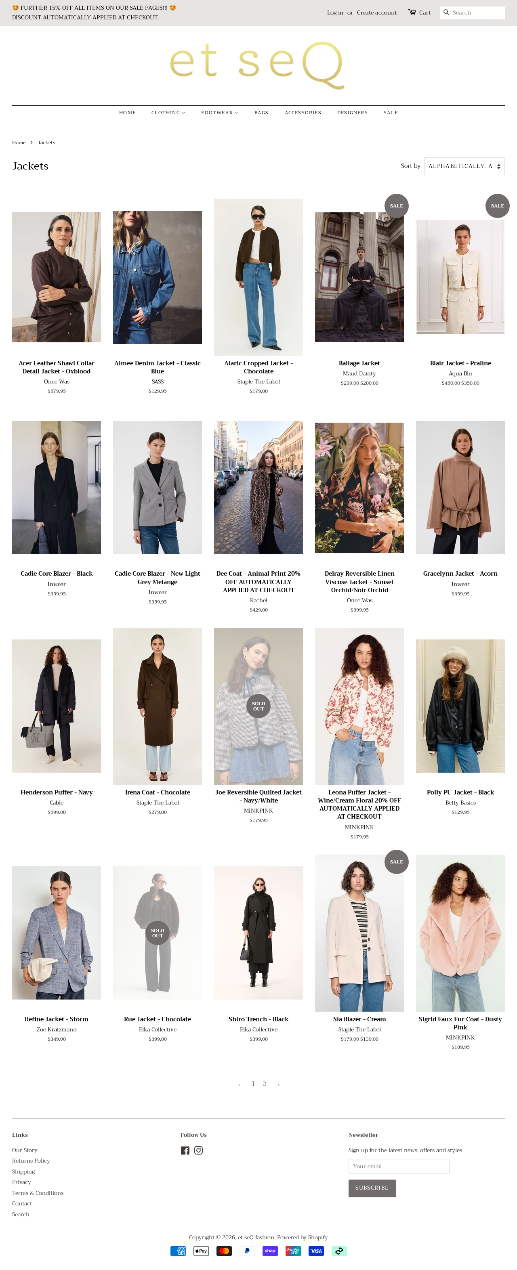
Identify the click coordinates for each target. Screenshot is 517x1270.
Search (20, 1214)
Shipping (23, 1171)
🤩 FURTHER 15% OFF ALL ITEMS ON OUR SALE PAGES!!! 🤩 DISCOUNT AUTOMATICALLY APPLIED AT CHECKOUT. (94, 12)
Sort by (410, 166)
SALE (391, 113)
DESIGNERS (352, 113)
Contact (22, 1203)
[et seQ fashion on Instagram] (198, 1152)
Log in (335, 12)
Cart (425, 12)
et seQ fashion (256, 1237)
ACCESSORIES (303, 113)
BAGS (261, 113)
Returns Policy (31, 1160)
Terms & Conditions (37, 1193)
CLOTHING (166, 113)
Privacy (21, 1182)
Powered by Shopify (302, 1237)
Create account (377, 12)
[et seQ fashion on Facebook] (185, 1152)
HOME (127, 113)
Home (18, 142)
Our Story (25, 1150)
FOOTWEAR (218, 113)
